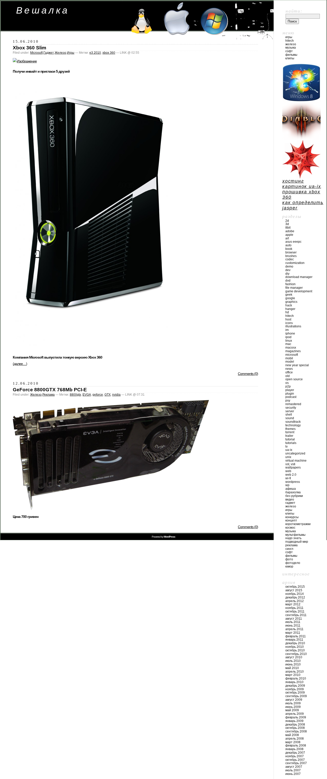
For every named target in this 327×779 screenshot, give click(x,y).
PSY (287, 400)
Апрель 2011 (294, 629)
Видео (289, 499)
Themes (290, 429)
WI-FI (288, 478)
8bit (287, 227)
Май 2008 (292, 735)
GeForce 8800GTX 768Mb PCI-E (50, 389)
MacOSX (290, 347)
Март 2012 (292, 604)
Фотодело (292, 563)
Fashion (290, 284)
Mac (288, 344)
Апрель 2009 (294, 714)
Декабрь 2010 (295, 643)
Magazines (293, 351)
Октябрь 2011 (295, 611)
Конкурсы (292, 517)
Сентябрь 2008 (296, 731)
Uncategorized (295, 453)
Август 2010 (293, 657)
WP (287, 485)
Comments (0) (248, 374)
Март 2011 (292, 633)
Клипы (289, 58)
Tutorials (290, 443)
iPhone (290, 333)
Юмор (289, 566)
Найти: (294, 11)
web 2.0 (290, 474)
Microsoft (36, 52)
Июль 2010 (293, 661)
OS (287, 383)
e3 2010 (95, 52)
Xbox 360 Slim (29, 47)
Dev (287, 270)
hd (287, 312)
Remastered (293, 404)
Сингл (289, 549)
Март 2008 (292, 742)
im (287, 330)
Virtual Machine (296, 460)
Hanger (290, 309)
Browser (291, 252)
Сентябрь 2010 (296, 654)
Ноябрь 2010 (294, 647)
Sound (289, 418)
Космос (290, 527)
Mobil (289, 358)
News (289, 369)
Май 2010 (292, 668)
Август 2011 (293, 618)
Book (288, 249)
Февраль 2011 (295, 636)
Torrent (289, 432)
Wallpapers (293, 467)
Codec (289, 259)
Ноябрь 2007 (294, 756)
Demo (289, 266)
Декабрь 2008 (295, 724)
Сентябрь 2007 (296, 763)
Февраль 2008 (295, 745)
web (288, 471)
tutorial (290, 439)
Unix (288, 457)
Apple (289, 235)
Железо (60, 52)
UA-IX (288, 450)
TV (286, 446)
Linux (288, 340)
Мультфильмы (295, 535)
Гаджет (48, 52)
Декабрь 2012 (295, 597)
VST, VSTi (290, 464)
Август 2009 (293, 700)
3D (287, 224)
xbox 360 (108, 52)
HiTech (289, 40)
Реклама (48, 394)
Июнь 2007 (293, 774)
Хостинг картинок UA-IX (301, 184)
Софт (289, 51)
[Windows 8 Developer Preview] (301, 100)
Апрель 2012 (294, 601)
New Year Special (297, 365)
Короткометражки (298, 524)
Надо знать (293, 538)
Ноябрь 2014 (294, 594)
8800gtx (75, 394)
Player (289, 390)
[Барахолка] (25, 61)
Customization (295, 263)
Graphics (291, 302)
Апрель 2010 (294, 671)
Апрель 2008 (294, 738)
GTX (107, 394)
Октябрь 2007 (295, 760)
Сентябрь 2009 (296, 696)
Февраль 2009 (295, 717)
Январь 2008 (294, 749)
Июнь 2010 (293, 664)
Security (290, 407)
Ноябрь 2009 (294, 689)
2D (287, 220)
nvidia (116, 394)
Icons (289, 323)
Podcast (290, 397)
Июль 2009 (293, 703)
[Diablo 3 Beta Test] (301, 138)
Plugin (289, 393)
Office (289, 372)
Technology (293, 425)
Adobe (289, 231)
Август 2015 (293, 590)
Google (290, 298)
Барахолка (293, 492)
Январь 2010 (294, 682)
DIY (287, 273)
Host (288, 319)
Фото (289, 559)
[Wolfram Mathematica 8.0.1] (301, 177)
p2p (288, 386)
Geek (288, 294)
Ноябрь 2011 (294, 608)
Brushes (291, 256)
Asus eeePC (293, 241)
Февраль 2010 (295, 678)
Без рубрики (294, 496)
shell (288, 414)
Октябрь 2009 (295, 692)
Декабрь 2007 (295, 752)
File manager (294, 288)
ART (287, 238)
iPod (288, 337)
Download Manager (298, 277)
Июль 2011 (292, 622)
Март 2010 (292, 675)
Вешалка (42, 10)
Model (289, 361)
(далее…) (20, 364)
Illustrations (293, 326)
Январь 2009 (294, 721)
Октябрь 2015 (295, 586)
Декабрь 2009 (295, 685)
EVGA (87, 394)
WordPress (292, 482)
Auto (288, 245)
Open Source (294, 379)
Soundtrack (293, 422)
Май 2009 (292, 710)
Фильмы (291, 55)
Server (289, 411)
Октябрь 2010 (295, 650)
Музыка (290, 47)
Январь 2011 (294, 639)
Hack (288, 305)
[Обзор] (94, 349)
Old (287, 376)
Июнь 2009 (293, 707)
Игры (70, 52)
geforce (97, 394)
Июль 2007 (293, 770)
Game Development (298, 291)
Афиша (290, 489)
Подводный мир (296, 541)
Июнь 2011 (292, 625)
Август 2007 (293, 767)
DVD (287, 280)
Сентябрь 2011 (296, 615)
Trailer (289, 436)
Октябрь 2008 (295, 728)
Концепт (291, 520)
